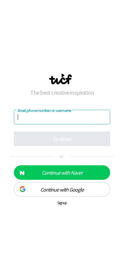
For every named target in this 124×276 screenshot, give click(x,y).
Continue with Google (62, 189)
